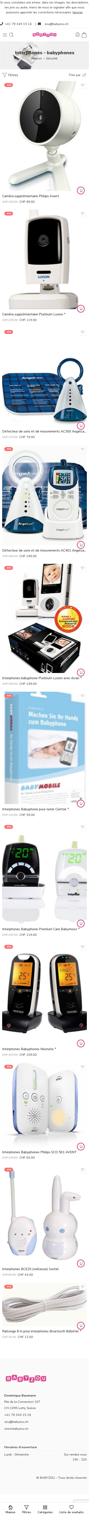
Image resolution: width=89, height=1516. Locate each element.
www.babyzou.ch (16, 1428)
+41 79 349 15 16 (18, 24)
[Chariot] (84, 34)
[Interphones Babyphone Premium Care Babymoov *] (44, 873)
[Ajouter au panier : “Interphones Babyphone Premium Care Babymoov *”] (81, 923)
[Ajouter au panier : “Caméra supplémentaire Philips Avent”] (81, 190)
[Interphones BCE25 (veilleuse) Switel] (44, 1215)
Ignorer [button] (78, 12)
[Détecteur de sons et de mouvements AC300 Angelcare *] (44, 377)
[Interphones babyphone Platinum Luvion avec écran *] (44, 618)
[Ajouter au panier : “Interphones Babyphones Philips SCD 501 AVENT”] (81, 1146)
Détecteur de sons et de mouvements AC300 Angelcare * (44, 431)
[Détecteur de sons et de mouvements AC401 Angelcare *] (44, 495)
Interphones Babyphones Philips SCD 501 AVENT (39, 1152)
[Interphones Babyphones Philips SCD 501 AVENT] (44, 1105)
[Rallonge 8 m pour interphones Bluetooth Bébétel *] (44, 1304)
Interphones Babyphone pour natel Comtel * (35, 809)
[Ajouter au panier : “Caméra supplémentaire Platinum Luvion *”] (81, 309)
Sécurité (51, 58)
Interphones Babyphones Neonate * (29, 1049)
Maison (37, 58)
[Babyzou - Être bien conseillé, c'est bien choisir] (44, 34)
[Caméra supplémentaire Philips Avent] (44, 136)
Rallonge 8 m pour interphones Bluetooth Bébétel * (41, 1331)
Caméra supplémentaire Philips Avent (30, 196)
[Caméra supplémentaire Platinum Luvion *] (44, 259)
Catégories (45, 1512)
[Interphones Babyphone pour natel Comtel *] (44, 748)
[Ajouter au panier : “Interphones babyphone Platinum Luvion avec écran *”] (81, 672)
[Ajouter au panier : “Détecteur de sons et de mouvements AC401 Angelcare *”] (81, 545)
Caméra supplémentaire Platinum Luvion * (34, 314)
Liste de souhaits (71, 1512)
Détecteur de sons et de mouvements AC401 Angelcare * (44, 550)
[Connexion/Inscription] (77, 34)
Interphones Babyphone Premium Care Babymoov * (41, 929)
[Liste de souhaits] (82, 85)
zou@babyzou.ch (56, 24)
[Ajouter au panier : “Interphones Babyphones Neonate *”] (81, 1043)
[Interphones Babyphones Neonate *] (44, 993)
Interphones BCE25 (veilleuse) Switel (30, 1269)
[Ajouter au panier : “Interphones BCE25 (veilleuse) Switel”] (81, 1263)
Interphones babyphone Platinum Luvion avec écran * (42, 678)
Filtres (12, 75)
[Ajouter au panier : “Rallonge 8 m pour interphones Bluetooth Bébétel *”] (81, 1326)
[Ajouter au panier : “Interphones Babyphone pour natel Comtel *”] (81, 804)
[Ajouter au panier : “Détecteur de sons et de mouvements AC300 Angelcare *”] (81, 426)
